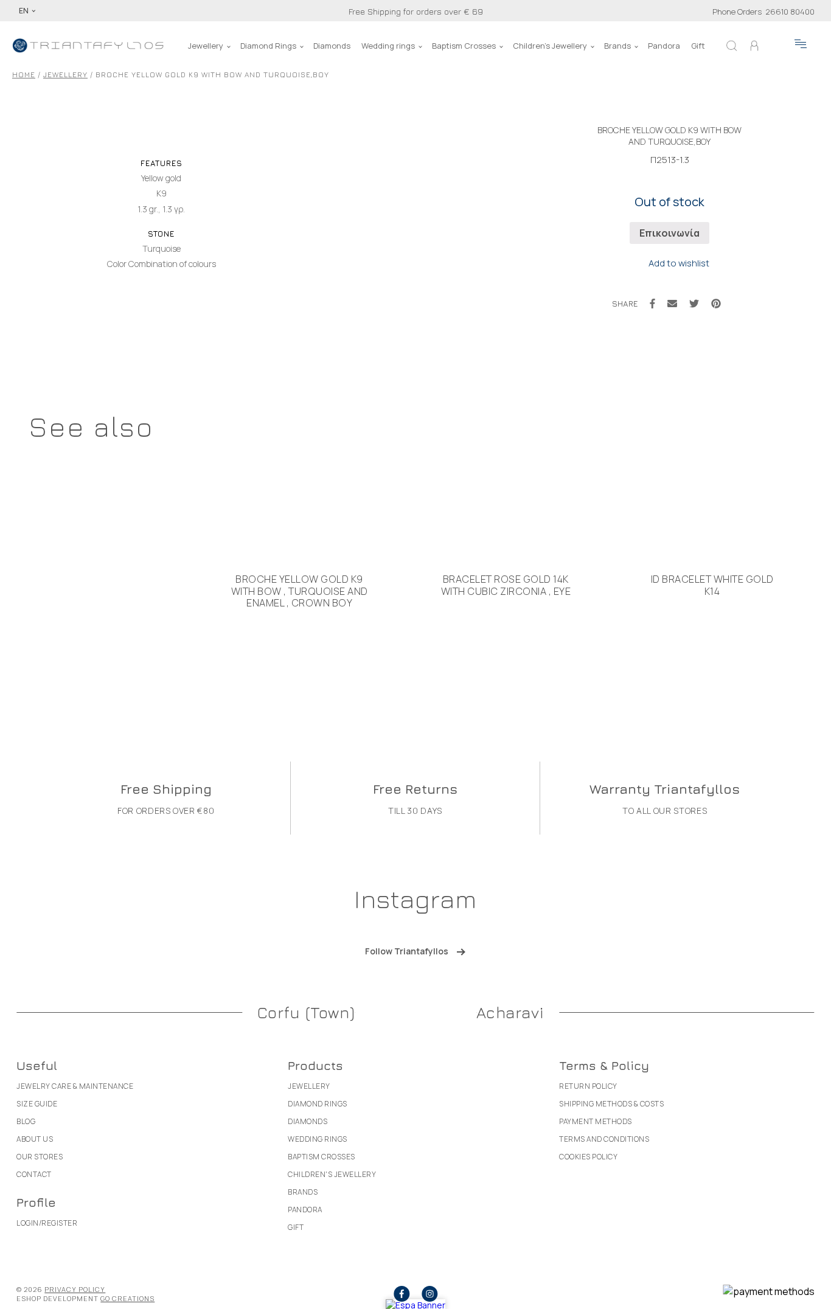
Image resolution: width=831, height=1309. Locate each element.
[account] (754, 45)
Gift (698, 45)
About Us (34, 1139)
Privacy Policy (74, 1289)
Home (23, 74)
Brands (617, 45)
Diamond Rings (268, 45)
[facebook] (401, 1294)
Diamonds (331, 45)
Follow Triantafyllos (406, 951)
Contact (34, 1174)
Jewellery (205, 45)
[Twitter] (694, 303)
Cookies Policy (588, 1156)
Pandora (664, 45)
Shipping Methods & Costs (611, 1104)
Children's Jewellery (550, 45)
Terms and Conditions (604, 1139)
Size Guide (36, 1104)
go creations (127, 1298)
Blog (25, 1121)
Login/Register (46, 1223)
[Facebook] (652, 303)
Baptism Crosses (464, 45)
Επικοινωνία (669, 233)
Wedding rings (388, 45)
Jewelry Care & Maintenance (74, 1086)
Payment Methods (595, 1121)
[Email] (672, 303)
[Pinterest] (716, 303)
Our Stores (39, 1156)
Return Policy (588, 1086)
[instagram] (429, 1294)
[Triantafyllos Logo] (88, 45)
